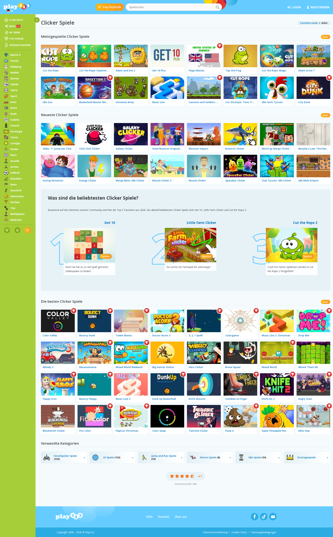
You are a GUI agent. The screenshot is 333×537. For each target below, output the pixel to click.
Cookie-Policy (239, 532)
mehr (325, 36)
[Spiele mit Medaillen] (17, 230)
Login (296, 7)
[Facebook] (254, 516)
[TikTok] (263, 516)
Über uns (181, 517)
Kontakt (163, 517)
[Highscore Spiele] (7, 230)
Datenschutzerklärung (215, 532)
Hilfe (149, 517)
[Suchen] (217, 7)
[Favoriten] (28, 230)
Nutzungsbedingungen (263, 532)
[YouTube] (273, 516)
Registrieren (320, 7)
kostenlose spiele (309, 22)
